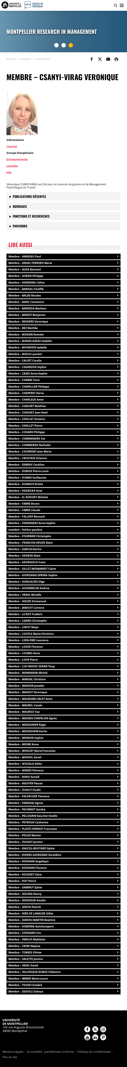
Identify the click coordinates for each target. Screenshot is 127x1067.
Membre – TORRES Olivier (25, 952)
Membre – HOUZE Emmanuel (27, 601)
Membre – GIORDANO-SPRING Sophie (32, 575)
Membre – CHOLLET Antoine (26, 419)
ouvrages (20, 206)
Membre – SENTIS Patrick (24, 907)
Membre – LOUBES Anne (24, 653)
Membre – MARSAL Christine (27, 679)
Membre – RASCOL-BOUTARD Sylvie (31, 848)
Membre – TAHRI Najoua (24, 946)
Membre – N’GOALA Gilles (25, 764)
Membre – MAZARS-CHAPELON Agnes (32, 718)
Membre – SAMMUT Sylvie (25, 887)
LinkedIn (12, 166)
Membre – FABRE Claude (24, 510)
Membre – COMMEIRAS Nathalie (29, 445)
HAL (9, 172)
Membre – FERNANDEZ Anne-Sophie (31, 523)
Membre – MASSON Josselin (26, 686)
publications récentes (29, 196)
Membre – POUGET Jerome (25, 842)
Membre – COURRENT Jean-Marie (29, 451)
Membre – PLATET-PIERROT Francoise (32, 829)
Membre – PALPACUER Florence (28, 796)
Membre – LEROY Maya (23, 627)
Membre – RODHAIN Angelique (28, 861)
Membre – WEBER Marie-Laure (28, 978)
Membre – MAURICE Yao (24, 712)
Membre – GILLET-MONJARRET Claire (32, 569)
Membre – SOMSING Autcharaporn (31, 926)
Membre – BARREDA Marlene (27, 308)
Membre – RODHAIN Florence (27, 868)
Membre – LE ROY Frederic (25, 614)
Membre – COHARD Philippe (26, 432)
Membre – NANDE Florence (25, 770)
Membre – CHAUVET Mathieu (27, 406)
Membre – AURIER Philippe (25, 276)
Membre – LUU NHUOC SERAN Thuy (31, 666)
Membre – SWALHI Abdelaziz (26, 939)
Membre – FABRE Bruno (23, 503)
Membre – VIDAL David (23, 965)
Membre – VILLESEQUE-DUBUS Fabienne (34, 972)
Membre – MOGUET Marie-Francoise (31, 751)
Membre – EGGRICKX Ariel (25, 490)
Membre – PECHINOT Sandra (26, 809)
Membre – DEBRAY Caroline (26, 464)
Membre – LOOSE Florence (25, 647)
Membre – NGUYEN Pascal (25, 783)
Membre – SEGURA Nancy (25, 894)
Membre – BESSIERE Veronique (28, 321)
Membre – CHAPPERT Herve (26, 393)
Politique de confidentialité (94, 1052)
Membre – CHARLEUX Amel (25, 399)
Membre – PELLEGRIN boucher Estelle (32, 816)
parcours (20, 226)
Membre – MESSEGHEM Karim (27, 731)
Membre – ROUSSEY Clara (25, 874)
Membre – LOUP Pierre (23, 659)
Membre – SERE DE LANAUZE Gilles (30, 913)
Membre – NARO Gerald (23, 777)
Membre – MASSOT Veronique (27, 692)
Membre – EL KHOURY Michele (28, 497)
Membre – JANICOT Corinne (26, 608)
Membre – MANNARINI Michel (27, 673)
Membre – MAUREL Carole (25, 705)
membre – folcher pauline (25, 530)
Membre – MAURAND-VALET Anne (30, 699)
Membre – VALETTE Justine (25, 959)
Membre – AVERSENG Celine (26, 282)
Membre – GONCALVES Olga (26, 581)
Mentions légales (12, 1052)
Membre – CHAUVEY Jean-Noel (28, 412)
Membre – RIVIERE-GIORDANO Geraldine (34, 855)
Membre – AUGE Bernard (24, 269)
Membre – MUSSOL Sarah (25, 757)
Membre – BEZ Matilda (23, 328)
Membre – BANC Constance (26, 302)
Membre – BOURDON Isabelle (27, 347)
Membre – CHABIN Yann (24, 380)
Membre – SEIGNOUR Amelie (27, 900)
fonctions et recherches (31, 216)
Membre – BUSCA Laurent (25, 354)
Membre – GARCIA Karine (24, 549)
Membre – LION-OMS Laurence (28, 640)
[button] (108, 59)
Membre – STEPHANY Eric (24, 933)
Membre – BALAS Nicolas (24, 295)
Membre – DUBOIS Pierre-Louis (28, 471)
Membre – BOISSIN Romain (26, 334)
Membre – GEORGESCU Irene (26, 562)
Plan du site (9, 1057)
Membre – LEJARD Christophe (27, 620)
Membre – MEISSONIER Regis (27, 725)
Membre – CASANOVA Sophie (27, 367)
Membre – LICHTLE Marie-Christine (31, 634)
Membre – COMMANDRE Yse (26, 438)
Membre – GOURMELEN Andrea (28, 588)
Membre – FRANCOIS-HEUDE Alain (30, 542)
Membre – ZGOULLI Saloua (25, 991)
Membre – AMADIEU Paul (24, 256)
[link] (91, 59)
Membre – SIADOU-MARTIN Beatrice (31, 920)
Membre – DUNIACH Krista (25, 484)
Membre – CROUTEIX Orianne (27, 458)
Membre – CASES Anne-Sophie (27, 373)
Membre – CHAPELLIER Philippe (28, 386)
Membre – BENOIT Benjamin (26, 315)
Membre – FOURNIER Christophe (29, 536)
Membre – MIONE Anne (23, 744)
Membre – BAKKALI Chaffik (26, 289)
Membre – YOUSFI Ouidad (25, 985)
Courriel (11, 146)
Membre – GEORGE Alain (24, 555)
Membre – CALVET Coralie (25, 360)
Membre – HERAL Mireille (24, 595)
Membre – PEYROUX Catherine (28, 822)
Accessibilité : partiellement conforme (50, 1052)
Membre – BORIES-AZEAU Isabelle (30, 341)
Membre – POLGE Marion (24, 835)
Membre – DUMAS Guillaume (27, 477)
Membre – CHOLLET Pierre (25, 425)
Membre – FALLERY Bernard (26, 516)
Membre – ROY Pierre (22, 881)
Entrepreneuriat (17, 159)
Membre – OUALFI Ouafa (24, 790)
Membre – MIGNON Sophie (25, 738)
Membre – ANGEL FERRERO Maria (30, 263)
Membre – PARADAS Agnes (25, 803)
